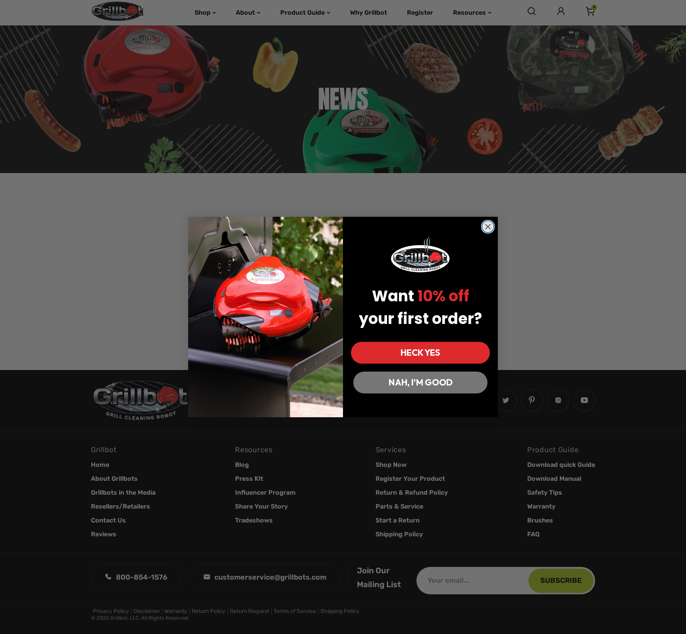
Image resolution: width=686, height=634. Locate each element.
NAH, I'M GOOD (421, 382)
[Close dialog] (488, 227)
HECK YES (420, 352)
